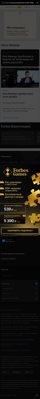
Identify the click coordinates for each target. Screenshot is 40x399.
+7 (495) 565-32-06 (25, 350)
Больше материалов (10, 118)
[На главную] (6, 2)
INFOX (28, 372)
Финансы (16, 52)
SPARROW (16, 372)
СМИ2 (4, 372)
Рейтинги (27, 7)
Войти (27, 3)
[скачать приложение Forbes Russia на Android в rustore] (8, 240)
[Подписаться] (36, 275)
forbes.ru (20, 310)
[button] (37, 2)
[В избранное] (36, 52)
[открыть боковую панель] (32, 2)
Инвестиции (15, 133)
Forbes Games (13, 7)
